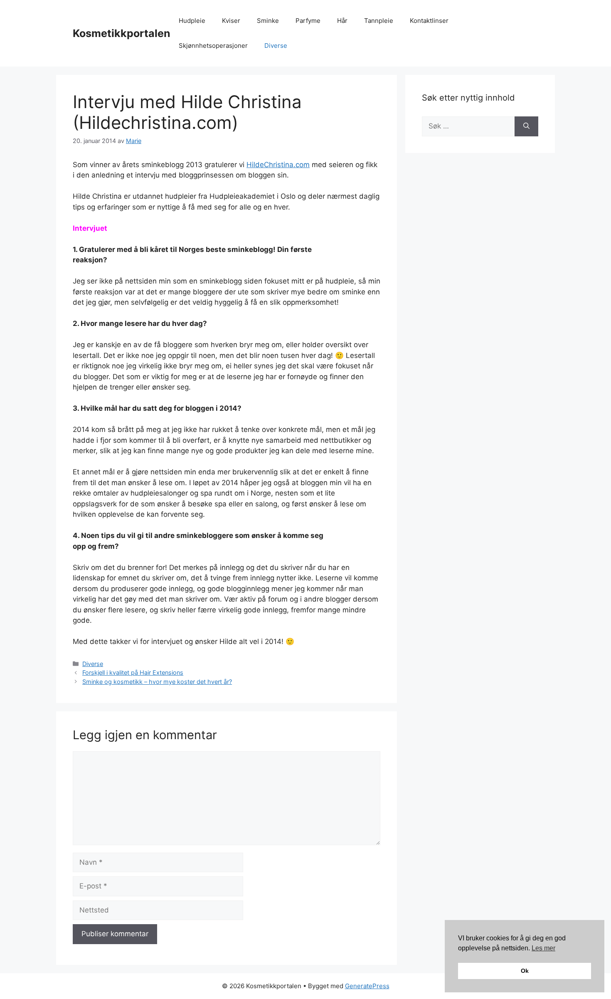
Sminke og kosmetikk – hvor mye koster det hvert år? (157, 681)
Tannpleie (378, 21)
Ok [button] (525, 970)
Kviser (231, 21)
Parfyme (308, 21)
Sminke (268, 21)
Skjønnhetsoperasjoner (213, 45)
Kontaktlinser (429, 21)
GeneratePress (367, 986)
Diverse (275, 45)
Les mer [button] (543, 948)
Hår (342, 21)
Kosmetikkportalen (121, 33)
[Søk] (526, 126)
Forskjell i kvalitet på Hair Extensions (132, 672)
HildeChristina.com (278, 164)
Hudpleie (192, 21)
